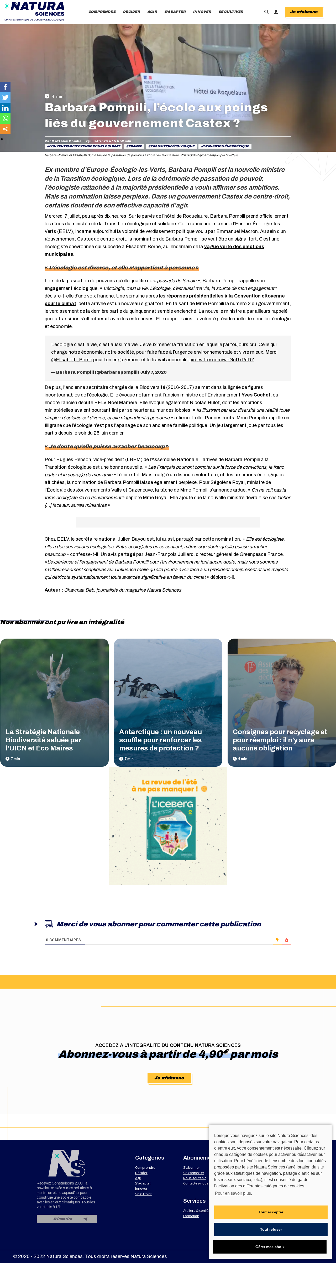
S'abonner (191, 1167)
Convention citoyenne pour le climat (84, 146)
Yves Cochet (256, 395)
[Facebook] (5, 87)
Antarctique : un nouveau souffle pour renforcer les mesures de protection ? (160, 740)
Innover (141, 1188)
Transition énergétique (226, 146)
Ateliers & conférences (201, 1210)
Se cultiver (143, 1193)
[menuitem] (102, 11)
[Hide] (2, 139)
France (135, 146)
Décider (141, 1172)
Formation (191, 1215)
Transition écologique (172, 146)
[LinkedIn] (5, 108)
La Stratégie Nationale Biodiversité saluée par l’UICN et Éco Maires (43, 740)
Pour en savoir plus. (233, 1193)
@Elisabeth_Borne (71, 359)
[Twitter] (5, 97)
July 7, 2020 (153, 372)
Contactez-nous (195, 1183)
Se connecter (193, 1172)
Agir (138, 1178)
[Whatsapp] (5, 118)
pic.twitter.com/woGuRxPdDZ (222, 359)
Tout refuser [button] (271, 1229)
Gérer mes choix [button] (270, 1247)
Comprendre (145, 1167)
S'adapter (143, 1183)
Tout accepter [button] (271, 1212)
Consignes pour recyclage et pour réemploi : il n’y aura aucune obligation (280, 740)
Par (63, 141)
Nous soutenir (194, 1178)
